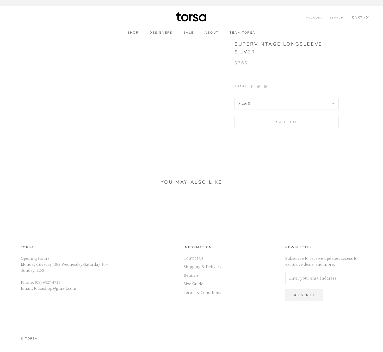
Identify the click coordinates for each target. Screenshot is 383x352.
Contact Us (193, 258)
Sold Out (286, 122)
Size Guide (193, 283)
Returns (191, 275)
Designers (161, 32)
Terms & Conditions (202, 292)
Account (314, 18)
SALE (188, 32)
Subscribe (304, 295)
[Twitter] (258, 86)
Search (337, 18)
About (212, 32)
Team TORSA (242, 32)
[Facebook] (251, 86)
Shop (133, 32)
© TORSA (29, 339)
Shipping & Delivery (202, 266)
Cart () (361, 17)
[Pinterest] (265, 86)
